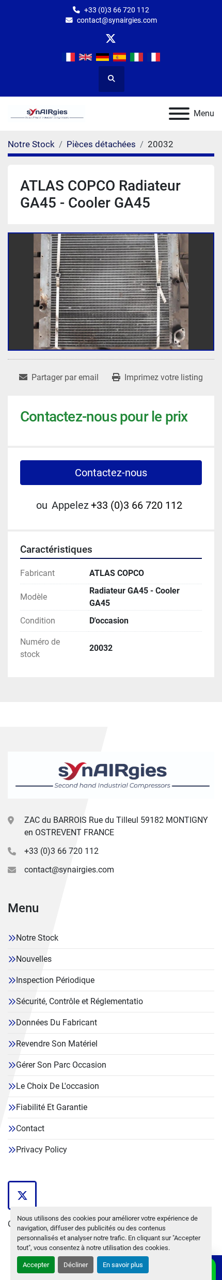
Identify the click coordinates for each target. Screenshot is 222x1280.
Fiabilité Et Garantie (51, 1107)
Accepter (36, 1265)
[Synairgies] (111, 774)
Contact (30, 1128)
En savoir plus (123, 1265)
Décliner (76, 1265)
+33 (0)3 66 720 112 (116, 10)
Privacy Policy (41, 1149)
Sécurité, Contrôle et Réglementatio (79, 1001)
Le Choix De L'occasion (57, 1086)
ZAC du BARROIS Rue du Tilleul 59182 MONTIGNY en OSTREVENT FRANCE (116, 826)
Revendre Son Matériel (57, 1044)
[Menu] (179, 113)
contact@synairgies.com (117, 20)
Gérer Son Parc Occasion (61, 1065)
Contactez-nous (111, 472)
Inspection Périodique (55, 980)
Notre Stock (37, 938)
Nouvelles (34, 959)
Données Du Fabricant (56, 1022)
